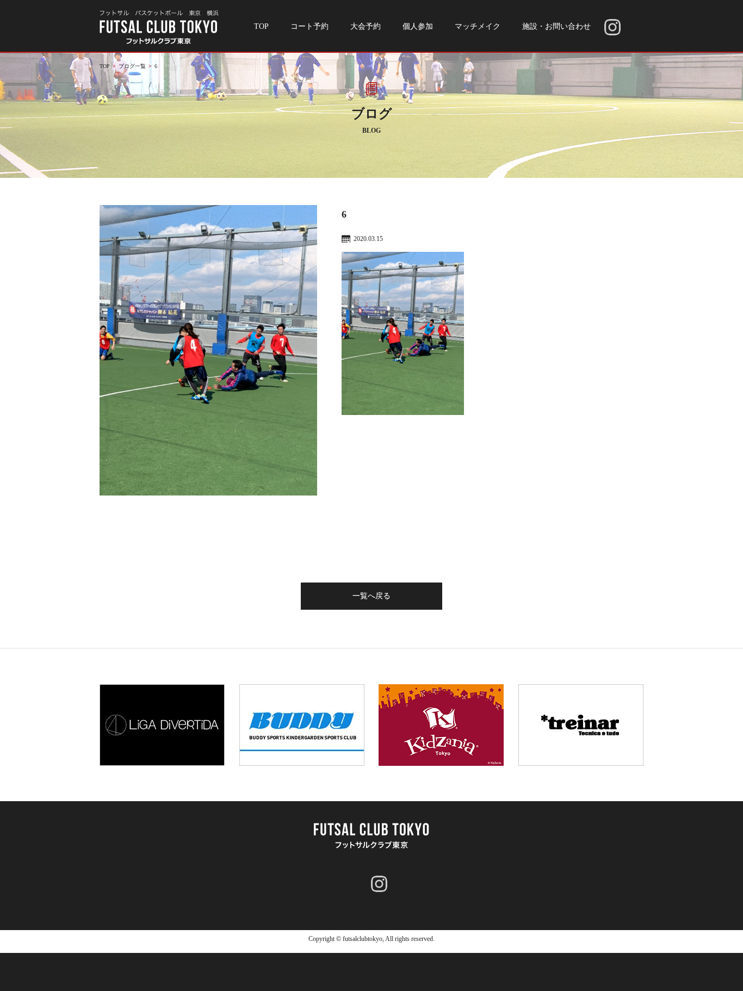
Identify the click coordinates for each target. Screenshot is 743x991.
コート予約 (309, 26)
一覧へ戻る (371, 596)
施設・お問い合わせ (556, 26)
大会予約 (365, 26)
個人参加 (418, 26)
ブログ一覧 (132, 66)
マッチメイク (477, 26)
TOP (261, 26)
